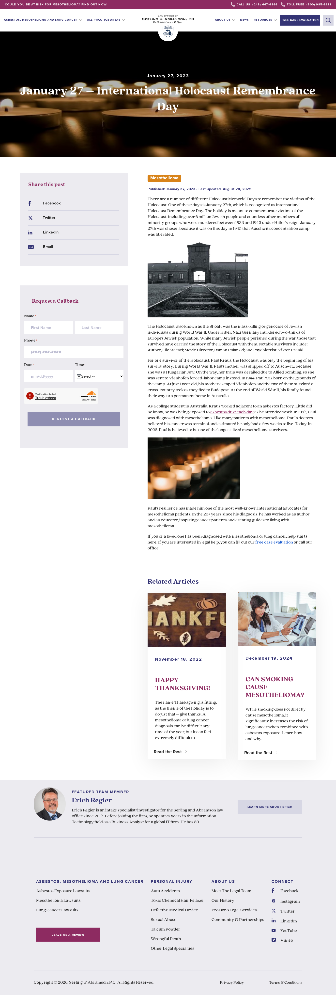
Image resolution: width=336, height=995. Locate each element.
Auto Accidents (165, 891)
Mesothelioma (164, 178)
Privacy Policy (232, 983)
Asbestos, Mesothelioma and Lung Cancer (41, 20)
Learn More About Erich (269, 807)
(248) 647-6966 (264, 4)
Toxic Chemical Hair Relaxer (177, 901)
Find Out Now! (94, 4)
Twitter (49, 217)
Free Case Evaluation (300, 20)
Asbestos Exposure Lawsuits (63, 891)
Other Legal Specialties (172, 949)
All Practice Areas (104, 20)
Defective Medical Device (174, 910)
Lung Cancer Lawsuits (57, 910)
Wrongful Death (166, 939)
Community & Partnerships (238, 920)
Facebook (52, 203)
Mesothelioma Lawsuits (58, 901)
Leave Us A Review (68, 935)
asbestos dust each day (232, 412)
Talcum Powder (165, 929)
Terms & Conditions (285, 983)
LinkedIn (51, 232)
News (244, 20)
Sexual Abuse (163, 920)
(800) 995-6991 (318, 4)
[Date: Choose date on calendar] (79, 376)
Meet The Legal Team (231, 891)
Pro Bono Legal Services (234, 910)
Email (48, 246)
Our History (223, 901)
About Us (223, 20)
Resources (263, 20)
